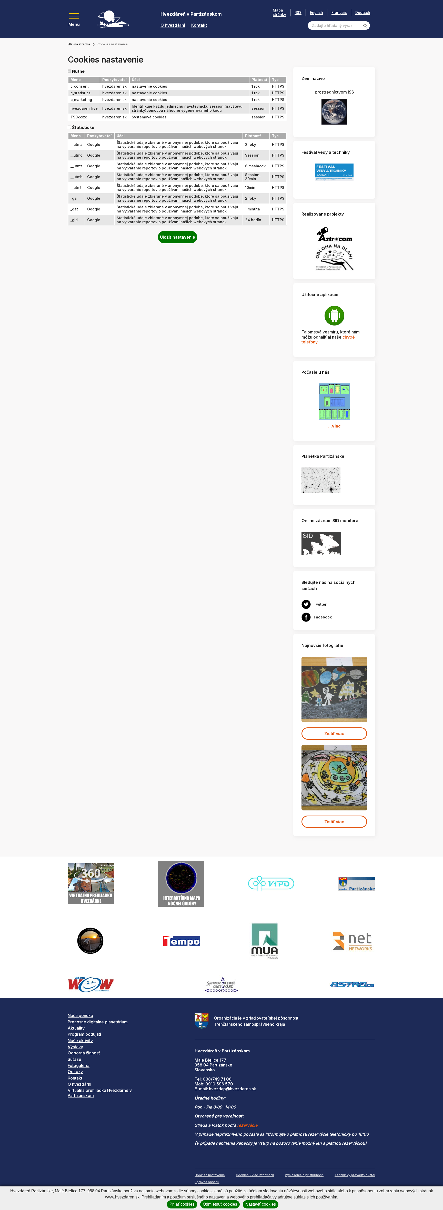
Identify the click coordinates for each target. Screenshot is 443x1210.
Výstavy (75, 1046)
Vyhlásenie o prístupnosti (304, 1175)
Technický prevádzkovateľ (355, 1175)
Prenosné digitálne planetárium (98, 1021)
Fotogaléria (78, 1065)
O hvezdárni (172, 25)
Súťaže (74, 1059)
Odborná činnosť (84, 1052)
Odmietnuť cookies (220, 1204)
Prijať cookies (182, 1204)
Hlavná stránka (79, 44)
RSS (298, 12)
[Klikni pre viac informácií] (320, 479)
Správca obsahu (207, 1182)
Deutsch (362, 12)
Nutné (78, 71)
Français (339, 12)
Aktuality (76, 1028)
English (316, 12)
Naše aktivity (80, 1040)
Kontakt (199, 25)
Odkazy (75, 1071)
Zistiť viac (334, 733)
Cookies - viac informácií (255, 1175)
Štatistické (83, 127)
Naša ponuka (80, 1015)
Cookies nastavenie (210, 1175)
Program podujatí (84, 1034)
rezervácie (247, 1125)
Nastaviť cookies (260, 1204)
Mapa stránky (279, 12)
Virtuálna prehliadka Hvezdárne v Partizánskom (100, 1093)
